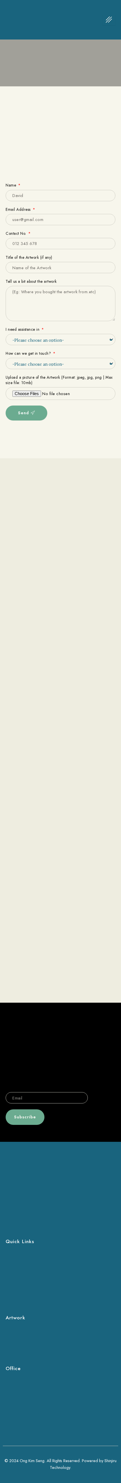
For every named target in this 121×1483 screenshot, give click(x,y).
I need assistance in (23, 329)
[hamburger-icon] (109, 19)
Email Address (19, 209)
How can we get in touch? (29, 353)
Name (11, 185)
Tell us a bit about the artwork (31, 281)
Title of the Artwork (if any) (29, 257)
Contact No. (16, 233)
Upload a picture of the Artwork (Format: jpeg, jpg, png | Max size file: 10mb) (59, 380)
